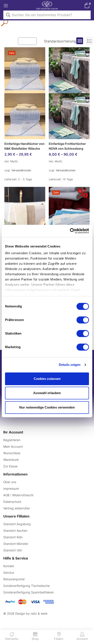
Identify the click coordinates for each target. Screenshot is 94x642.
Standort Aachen (15, 530)
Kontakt (8, 566)
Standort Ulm (12, 550)
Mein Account (13, 446)
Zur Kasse (10, 466)
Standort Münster (15, 544)
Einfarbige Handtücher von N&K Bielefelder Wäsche (24, 146)
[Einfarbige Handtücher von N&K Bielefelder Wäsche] (24, 93)
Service (8, 572)
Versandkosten (21, 170)
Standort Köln (13, 537)
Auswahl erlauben (47, 393)
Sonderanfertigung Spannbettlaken (28, 592)
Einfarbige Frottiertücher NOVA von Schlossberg (67, 146)
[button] (87, 5)
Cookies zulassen (47, 379)
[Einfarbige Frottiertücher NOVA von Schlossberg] (69, 93)
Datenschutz (12, 501)
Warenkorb (11, 459)
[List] (89, 40)
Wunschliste (11, 453)
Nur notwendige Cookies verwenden (47, 407)
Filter (29, 41)
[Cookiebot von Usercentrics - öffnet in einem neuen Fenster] (70, 231)
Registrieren (11, 440)
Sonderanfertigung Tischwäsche (26, 586)
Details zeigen (69, 365)
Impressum (11, 488)
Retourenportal (13, 579)
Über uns (9, 482)
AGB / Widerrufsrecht (18, 495)
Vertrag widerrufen (16, 508)
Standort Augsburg (17, 524)
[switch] (83, 319)
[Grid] (79, 40)
